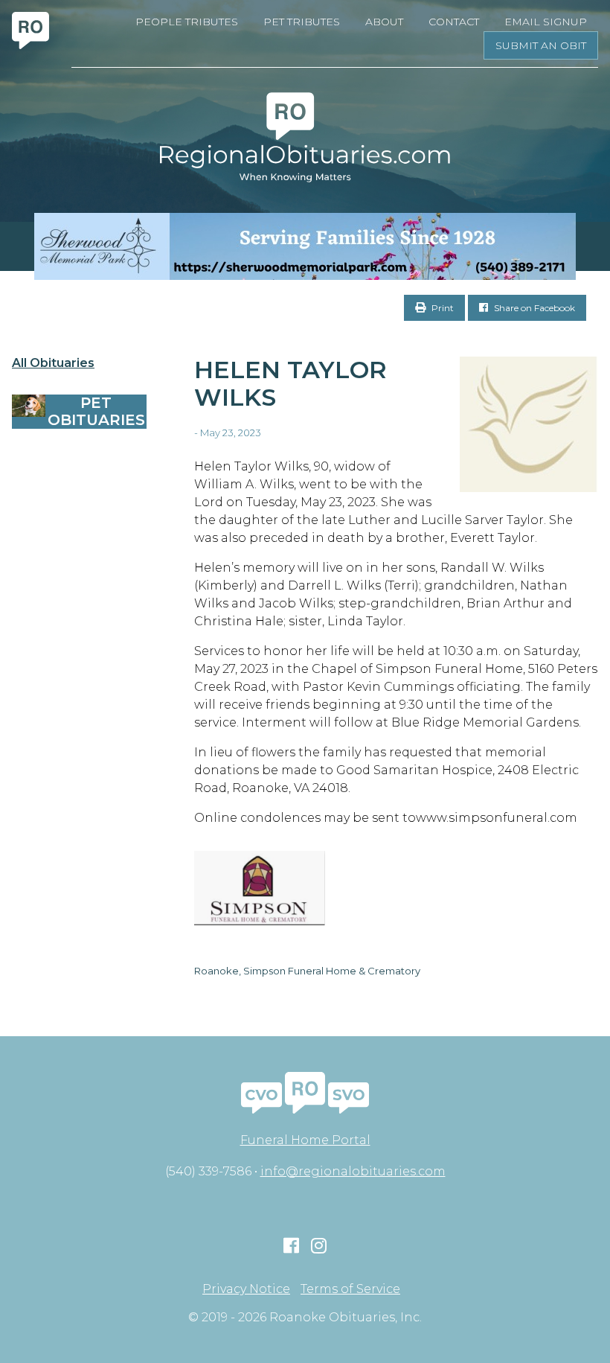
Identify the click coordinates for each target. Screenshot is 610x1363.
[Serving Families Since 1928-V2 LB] (305, 246)
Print (441, 307)
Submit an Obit (540, 45)
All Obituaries (53, 363)
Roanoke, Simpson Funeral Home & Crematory (307, 971)
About (384, 21)
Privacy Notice (246, 1289)
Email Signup (545, 21)
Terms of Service (350, 1289)
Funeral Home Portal (305, 1140)
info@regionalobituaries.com (353, 1171)
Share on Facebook (533, 307)
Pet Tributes (301, 21)
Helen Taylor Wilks (290, 383)
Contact (453, 21)
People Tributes (186, 21)
